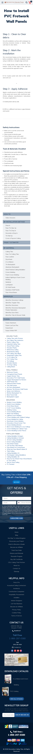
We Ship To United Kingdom (16, 538)
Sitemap (16, 571)
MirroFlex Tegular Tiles (13, 303)
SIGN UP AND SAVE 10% (22, 715)
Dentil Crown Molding (13, 404)
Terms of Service (7, 513)
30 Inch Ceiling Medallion (14, 440)
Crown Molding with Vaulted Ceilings (18, 417)
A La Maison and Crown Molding (20, 682)
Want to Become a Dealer (16, 544)
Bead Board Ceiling (13, 351)
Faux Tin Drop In (11, 230)
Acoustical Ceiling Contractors (16, 585)
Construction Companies (16, 591)
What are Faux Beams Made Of (17, 449)
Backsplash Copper (13, 397)
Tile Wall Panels (12, 385)
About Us (17, 565)
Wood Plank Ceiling (13, 346)
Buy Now (16, 482)
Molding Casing (11, 410)
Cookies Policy (16, 613)
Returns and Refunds (16, 553)
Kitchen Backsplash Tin (14, 393)
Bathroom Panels (12, 372)
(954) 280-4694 (17, 644)
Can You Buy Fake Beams (15, 445)
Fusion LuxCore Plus (12, 325)
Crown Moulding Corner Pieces (16, 430)
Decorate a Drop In (12, 233)
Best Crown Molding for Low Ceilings (18, 427)
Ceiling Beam (11, 367)
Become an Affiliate (16, 547)
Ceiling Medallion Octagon (15, 436)
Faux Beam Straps (12, 444)
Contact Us (16, 568)
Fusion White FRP (11, 330)
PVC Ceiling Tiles (12, 359)
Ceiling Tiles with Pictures (15, 338)
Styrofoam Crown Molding (15, 421)
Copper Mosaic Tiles (13, 376)
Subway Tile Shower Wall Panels (17, 389)
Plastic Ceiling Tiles (13, 342)
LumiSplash (9, 285)
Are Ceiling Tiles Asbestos (15, 340)
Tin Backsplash (10, 264)
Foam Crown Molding (12, 275)
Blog (16, 535)
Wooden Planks (12, 348)
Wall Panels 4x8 (12, 381)
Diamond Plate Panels (14, 383)
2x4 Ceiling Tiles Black (14, 353)
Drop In (8, 225)
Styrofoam (9, 259)
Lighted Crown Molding (14, 415)
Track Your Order (16, 550)
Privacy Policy (28, 511)
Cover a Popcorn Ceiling (13, 238)
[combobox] (19, 502)
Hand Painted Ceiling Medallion (15, 270)
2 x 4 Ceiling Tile (12, 357)
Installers (16, 597)
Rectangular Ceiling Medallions (16, 455)
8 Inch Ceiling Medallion (14, 442)
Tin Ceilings (10, 361)
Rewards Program (16, 556)
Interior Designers (16, 600)
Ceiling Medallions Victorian (15, 438)
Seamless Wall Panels (12, 290)
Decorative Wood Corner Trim (16, 423)
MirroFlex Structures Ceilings (14, 300)
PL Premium (10, 464)
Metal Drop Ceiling (12, 350)
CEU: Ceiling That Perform (16, 562)
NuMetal (8, 282)
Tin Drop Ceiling (12, 365)
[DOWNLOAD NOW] (13, 726)
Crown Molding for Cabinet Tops (17, 429)
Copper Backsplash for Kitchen (16, 380)
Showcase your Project (16, 541)
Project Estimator (11, 242)
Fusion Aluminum (11, 323)
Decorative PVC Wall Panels (16, 378)
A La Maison (9, 262)
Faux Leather (10, 257)
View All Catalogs (16, 699)
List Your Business (16, 603)
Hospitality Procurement (16, 594)
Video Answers (10, 218)
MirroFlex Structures (12, 305)
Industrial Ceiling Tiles (13, 344)
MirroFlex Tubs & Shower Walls (15, 315)
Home (16, 532)
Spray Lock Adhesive (13, 391)
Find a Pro (16, 582)
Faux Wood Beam (11, 292)
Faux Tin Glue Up (11, 228)
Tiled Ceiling (10, 451)
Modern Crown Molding (14, 402)
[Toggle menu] (2, 2)
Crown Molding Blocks (14, 412)
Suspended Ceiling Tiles (14, 355)
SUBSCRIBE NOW (16, 518)
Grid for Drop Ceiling (13, 462)
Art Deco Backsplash (13, 387)
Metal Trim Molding (13, 413)
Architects (16, 588)
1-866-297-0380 (17, 638)
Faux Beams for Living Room (16, 447)
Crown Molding (10, 272)
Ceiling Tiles (9, 251)
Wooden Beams (12, 363)
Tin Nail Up (9, 236)
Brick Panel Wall (12, 395)
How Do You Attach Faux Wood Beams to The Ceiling (19, 459)
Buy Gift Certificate (16, 559)
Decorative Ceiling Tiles (16, 749)
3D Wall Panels (10, 287)
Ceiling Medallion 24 (13, 453)
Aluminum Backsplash (12, 267)
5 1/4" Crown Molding (14, 408)
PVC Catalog (14, 691)
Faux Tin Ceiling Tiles (12, 254)
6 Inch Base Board (12, 406)
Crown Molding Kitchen (14, 425)
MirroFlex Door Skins (12, 312)
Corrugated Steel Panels (14, 374)
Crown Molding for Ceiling (15, 419)
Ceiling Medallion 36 (13, 457)
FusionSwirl (9, 328)
